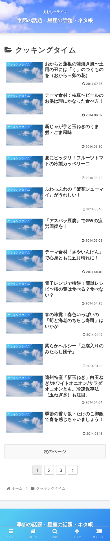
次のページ (55, 451)
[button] (99, 484)
